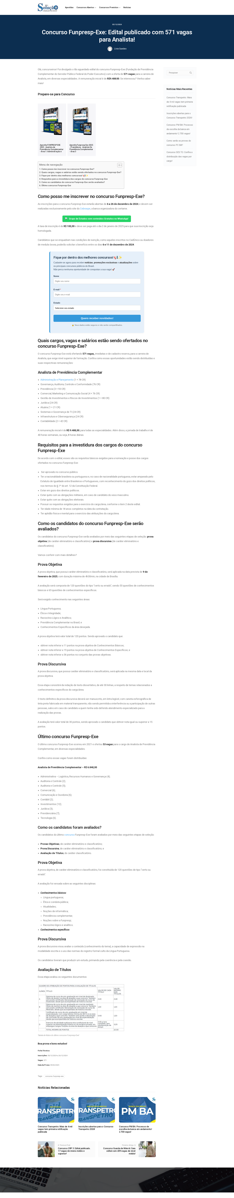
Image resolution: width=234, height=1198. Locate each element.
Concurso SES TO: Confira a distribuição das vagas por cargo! (179, 156)
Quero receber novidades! (97, 318)
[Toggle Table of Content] (118, 165)
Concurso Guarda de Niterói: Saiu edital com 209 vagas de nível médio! (119, 1151)
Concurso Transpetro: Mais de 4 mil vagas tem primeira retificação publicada (55, 1129)
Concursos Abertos (85, 7)
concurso (69, 834)
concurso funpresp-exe (54, 1076)
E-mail (56, 289)
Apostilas (69, 7)
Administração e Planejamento (56, 379)
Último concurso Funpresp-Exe (56, 185)
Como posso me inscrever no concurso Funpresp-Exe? (67, 169)
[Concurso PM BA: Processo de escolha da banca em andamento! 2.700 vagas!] (137, 1109)
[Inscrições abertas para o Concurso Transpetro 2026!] (96, 1109)
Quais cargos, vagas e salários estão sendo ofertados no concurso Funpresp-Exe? (81, 172)
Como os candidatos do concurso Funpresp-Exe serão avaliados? (73, 182)
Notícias (127, 7)
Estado (56, 303)
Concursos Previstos (108, 7)
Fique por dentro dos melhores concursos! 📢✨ (64, 175)
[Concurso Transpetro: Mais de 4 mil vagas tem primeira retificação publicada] (56, 1109)
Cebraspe (85, 208)
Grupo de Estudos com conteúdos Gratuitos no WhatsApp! (98, 218)
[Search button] (190, 72)
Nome (56, 276)
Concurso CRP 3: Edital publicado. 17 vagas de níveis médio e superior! (74, 1151)
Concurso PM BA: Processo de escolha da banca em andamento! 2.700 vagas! (135, 1129)
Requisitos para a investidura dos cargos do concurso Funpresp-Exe (74, 179)
